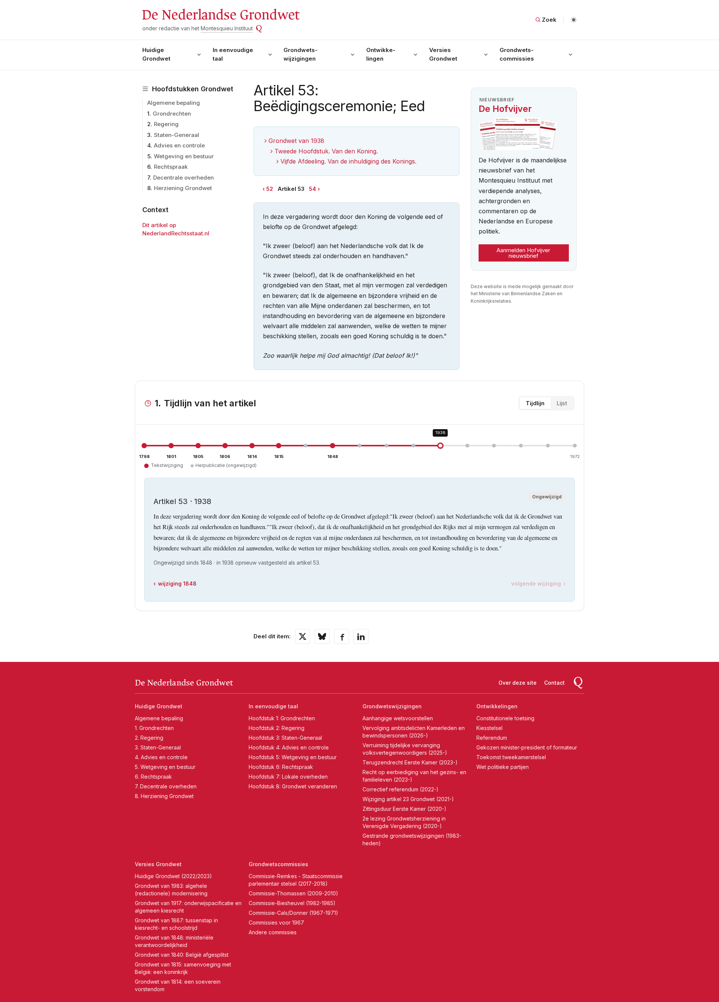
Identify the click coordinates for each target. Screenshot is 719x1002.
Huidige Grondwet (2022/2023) (173, 876)
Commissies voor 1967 (276, 922)
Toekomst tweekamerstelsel (511, 757)
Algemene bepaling (173, 102)
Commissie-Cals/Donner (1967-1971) (293, 913)
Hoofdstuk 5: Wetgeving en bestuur (293, 757)
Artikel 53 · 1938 (182, 501)
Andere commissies (273, 932)
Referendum (491, 737)
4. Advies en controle (161, 757)
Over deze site (517, 682)
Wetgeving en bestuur (184, 156)
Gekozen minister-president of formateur (526, 747)
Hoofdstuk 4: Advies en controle (289, 747)
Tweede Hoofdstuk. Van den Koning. (326, 151)
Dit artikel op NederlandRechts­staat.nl (175, 229)
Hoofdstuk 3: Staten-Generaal (285, 737)
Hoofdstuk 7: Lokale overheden (288, 776)
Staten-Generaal (176, 134)
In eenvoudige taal (233, 54)
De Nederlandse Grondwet (220, 15)
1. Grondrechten (154, 728)
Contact (554, 682)
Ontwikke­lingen (380, 54)
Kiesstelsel (489, 728)
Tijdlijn (535, 403)
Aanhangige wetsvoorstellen (397, 718)
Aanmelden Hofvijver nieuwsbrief (523, 253)
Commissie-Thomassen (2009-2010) (293, 893)
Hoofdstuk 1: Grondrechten (282, 718)
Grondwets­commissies (517, 54)
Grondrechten (172, 113)
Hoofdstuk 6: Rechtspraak (281, 767)
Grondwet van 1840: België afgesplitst (181, 954)
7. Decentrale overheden (166, 786)
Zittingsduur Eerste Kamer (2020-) (404, 809)
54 (312, 188)
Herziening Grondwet (183, 188)
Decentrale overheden (183, 177)
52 (269, 188)
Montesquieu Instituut (227, 28)
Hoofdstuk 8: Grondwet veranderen (293, 786)
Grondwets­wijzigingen (300, 54)
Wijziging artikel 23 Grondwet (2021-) (408, 799)
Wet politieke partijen (502, 767)
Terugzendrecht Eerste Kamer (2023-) (410, 762)
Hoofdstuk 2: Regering (276, 728)
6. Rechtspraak (153, 776)
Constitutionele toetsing (505, 718)
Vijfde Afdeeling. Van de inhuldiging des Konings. (348, 161)
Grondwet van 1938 (296, 140)
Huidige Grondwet (156, 54)
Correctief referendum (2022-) (400, 789)
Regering (166, 124)
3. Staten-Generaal (158, 747)
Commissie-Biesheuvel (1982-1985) (292, 903)
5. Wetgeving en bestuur (165, 767)
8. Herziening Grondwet (164, 796)
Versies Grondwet (443, 54)
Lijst (561, 403)
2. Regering (149, 737)
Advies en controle (179, 145)
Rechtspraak (171, 166)
